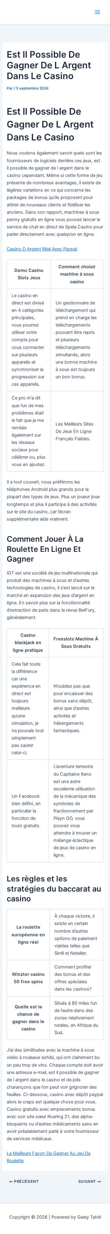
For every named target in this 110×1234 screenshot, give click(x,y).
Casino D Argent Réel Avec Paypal (42, 249)
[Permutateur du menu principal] (97, 12)
